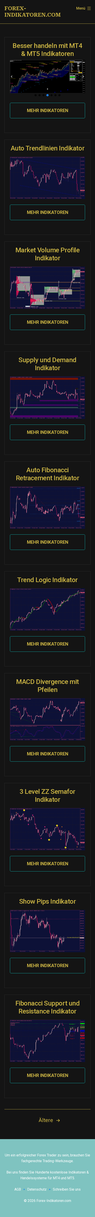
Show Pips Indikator (47, 901)
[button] (11, 76)
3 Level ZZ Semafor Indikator (47, 795)
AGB (17, 1189)
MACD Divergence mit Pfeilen (47, 685)
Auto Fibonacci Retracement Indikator (47, 474)
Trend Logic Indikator (47, 580)
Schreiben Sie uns (67, 1189)
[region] (47, 78)
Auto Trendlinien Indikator (47, 148)
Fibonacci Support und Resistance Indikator (47, 1007)
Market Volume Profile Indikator (47, 254)
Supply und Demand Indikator (47, 364)
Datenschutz (37, 1189)
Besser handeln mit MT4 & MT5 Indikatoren (47, 49)
